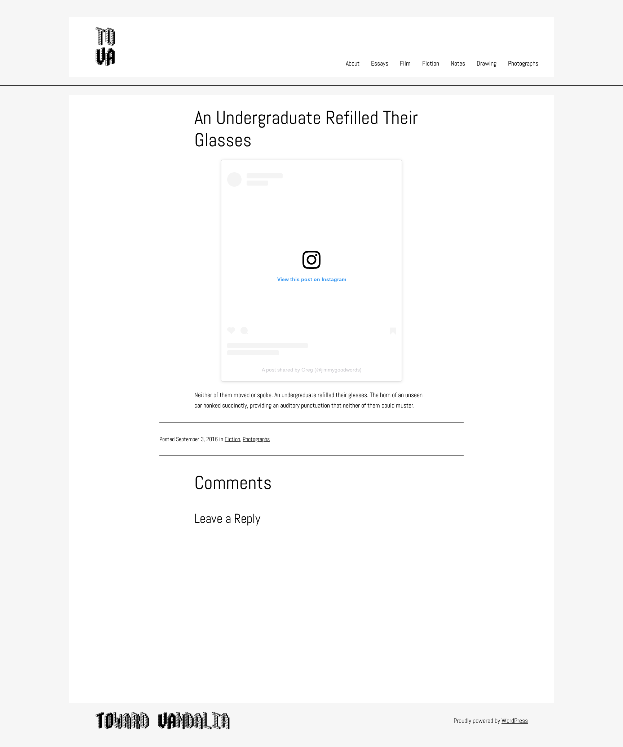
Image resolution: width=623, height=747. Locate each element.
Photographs (256, 439)
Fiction (232, 439)
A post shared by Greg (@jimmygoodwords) (312, 370)
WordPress (515, 720)
